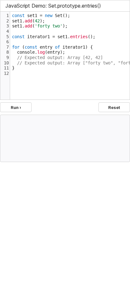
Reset (114, 107)
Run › (16, 107)
